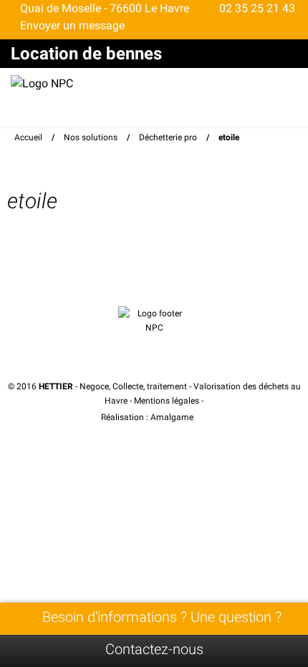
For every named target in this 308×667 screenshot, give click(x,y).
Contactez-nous (154, 649)
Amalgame (173, 417)
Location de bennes (86, 54)
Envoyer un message (71, 25)
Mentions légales (166, 401)
